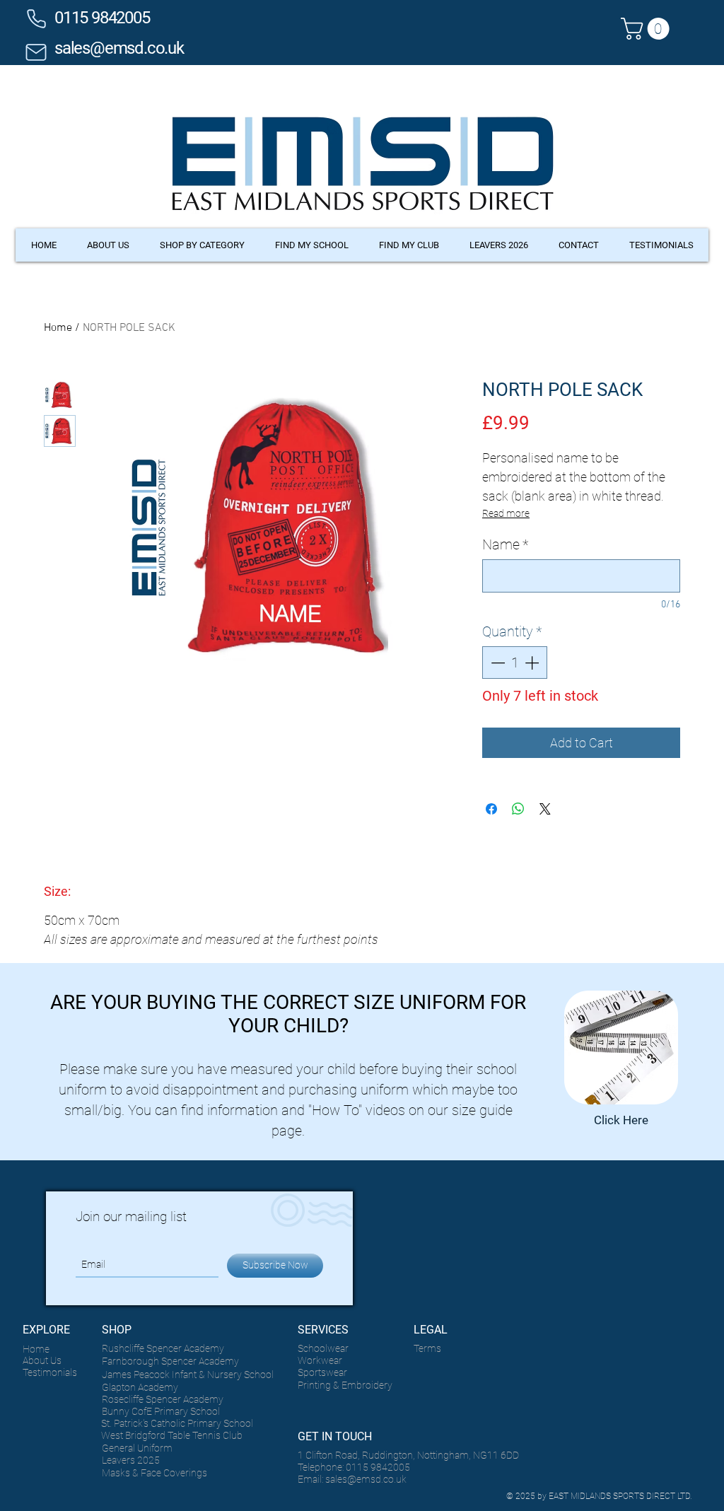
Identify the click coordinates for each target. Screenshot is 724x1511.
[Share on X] (545, 808)
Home (58, 328)
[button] (648, 29)
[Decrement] (496, 662)
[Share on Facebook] (491, 808)
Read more (506, 513)
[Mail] (36, 52)
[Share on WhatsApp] (518, 808)
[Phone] (36, 18)
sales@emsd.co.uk (119, 48)
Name (505, 544)
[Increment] (533, 662)
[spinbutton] (514, 662)
